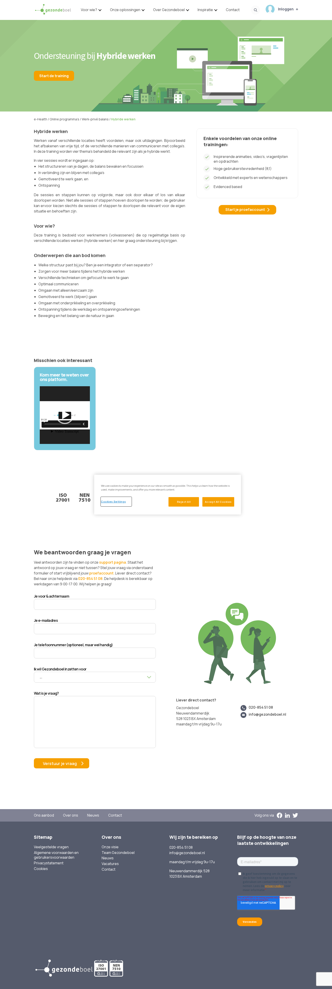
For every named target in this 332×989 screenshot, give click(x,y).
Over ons (70, 815)
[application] (65, 415)
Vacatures (110, 863)
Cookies (41, 868)
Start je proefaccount (245, 209)
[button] (65, 415)
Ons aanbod (44, 815)
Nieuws (93, 815)
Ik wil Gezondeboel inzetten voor (60, 669)
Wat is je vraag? (46, 693)
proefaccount (101, 573)
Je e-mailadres (46, 620)
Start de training (54, 75)
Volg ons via (264, 815)
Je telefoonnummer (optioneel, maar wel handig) (73, 644)
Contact (233, 9)
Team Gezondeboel (118, 852)
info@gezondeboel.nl (267, 714)
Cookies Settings (113, 501)
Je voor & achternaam (51, 596)
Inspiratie (205, 9)
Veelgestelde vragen (51, 847)
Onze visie (110, 847)
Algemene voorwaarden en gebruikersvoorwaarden (56, 855)
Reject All (184, 501)
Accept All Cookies (218, 501)
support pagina (112, 562)
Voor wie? (89, 9)
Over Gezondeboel (169, 9)
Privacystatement (48, 863)
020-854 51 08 (90, 578)
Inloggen (286, 9)
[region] (167, 494)
